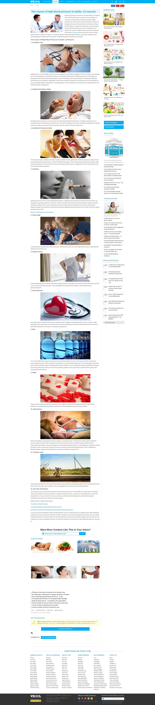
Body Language (98, 669)
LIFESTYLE (113, 655)
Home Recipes (113, 672)
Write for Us (90, 701)
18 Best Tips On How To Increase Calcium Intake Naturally (115, 288)
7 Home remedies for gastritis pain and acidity (45, 605)
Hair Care (64, 659)
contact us (92, 623)
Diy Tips (112, 659)
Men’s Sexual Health (51, 683)
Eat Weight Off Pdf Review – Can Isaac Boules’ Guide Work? (112, 214)
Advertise (84, 701)
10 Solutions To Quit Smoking (44, 212)
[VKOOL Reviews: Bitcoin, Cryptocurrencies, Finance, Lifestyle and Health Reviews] (36, 1)
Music (111, 657)
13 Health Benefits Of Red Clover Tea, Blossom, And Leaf (115, 280)
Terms (103, 702)
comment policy (51, 623)
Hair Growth (65, 674)
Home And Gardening (115, 683)
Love (95, 657)
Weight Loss (65, 678)
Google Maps (56, 699)
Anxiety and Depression (52, 687)
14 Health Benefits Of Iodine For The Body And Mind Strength (49, 598)
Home (31, 5)
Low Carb (32, 659)
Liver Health (33, 670)
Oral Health (33, 665)
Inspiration (96, 659)
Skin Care (64, 669)
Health (55, 1)
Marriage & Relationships (100, 685)
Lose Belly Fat (49, 667)
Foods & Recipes (66, 682)
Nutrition (80, 659)
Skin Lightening (82, 676)
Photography (113, 669)
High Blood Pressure (59, 610)
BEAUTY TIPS (66, 655)
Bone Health (33, 669)
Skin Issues (49, 661)
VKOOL (59, 695)
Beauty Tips (65, 670)
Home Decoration (114, 680)
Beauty (61, 1)
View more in (109, 322)
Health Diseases (50, 665)
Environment (113, 667)
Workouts (64, 657)
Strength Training (34, 687)
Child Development (98, 674)
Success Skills (113, 674)
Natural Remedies (82, 680)
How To (79, 1)
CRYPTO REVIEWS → (112, 122)
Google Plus (57, 701)
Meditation (80, 661)
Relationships (86, 1)
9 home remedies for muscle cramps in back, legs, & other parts (50, 603)
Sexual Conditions (50, 672)
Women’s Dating (98, 672)
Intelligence (112, 663)
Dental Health (33, 676)
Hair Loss (64, 667)
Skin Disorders (50, 663)
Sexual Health (49, 670)
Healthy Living (50, 610)
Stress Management (99, 682)
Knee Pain (80, 665)
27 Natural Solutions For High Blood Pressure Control (46, 507)
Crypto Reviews (47, 1)
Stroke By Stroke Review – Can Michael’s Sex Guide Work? (49, 601)
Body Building (33, 678)
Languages (97, 661)
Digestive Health (34, 685)
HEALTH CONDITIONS (53, 655)
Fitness (32, 657)
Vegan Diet (80, 667)
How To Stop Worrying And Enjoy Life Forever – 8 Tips (47, 596)
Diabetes (48, 657)
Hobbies (112, 661)
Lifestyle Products (114, 676)
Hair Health (81, 669)
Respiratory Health (51, 676)
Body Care (64, 665)
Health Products (50, 669)
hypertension (49, 406)
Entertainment (113, 670)
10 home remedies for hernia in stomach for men (45, 607)
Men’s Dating (97, 665)
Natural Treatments (83, 682)
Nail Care (80, 657)
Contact (95, 701)
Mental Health (33, 682)
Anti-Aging (64, 663)
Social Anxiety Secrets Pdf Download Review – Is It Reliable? (115, 317)
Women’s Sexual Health (52, 685)
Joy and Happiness (99, 676)
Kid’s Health (33, 667)
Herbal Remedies (82, 678)
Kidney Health (33, 680)
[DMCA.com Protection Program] (35, 700)
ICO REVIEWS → (110, 127)
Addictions (48, 659)
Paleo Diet (64, 672)
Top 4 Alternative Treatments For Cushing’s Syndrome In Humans (50, 594)
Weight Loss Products (83, 685)
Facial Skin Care (82, 670)
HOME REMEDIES (83, 655)
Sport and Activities (114, 682)
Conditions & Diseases (40, 610)
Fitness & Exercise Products (85, 687)
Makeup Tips (65, 676)
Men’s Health (33, 674)
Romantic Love (97, 667)
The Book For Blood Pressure (39, 504)
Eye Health (33, 663)
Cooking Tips (113, 665)
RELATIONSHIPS (99, 655)
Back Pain (80, 663)
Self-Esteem (97, 663)
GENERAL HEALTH (36, 655)
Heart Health (33, 672)
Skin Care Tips (81, 672)
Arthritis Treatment (51, 674)
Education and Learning (116, 687)
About (79, 701)
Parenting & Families (99, 680)
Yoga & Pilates (65, 680)
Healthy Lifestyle (98, 670)
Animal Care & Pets (115, 685)
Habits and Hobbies (99, 678)
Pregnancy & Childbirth (84, 683)
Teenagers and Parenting (100, 683)
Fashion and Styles (67, 687)
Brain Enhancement (51, 678)
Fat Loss (64, 661)
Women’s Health (34, 683)
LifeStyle (95, 1)
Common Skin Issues (51, 680)
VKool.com (75, 32)
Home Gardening (114, 678)
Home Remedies (70, 1)
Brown (48, 612)
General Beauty (66, 683)
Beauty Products (66, 685)
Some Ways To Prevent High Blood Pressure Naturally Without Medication (52, 509)
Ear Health (33, 661)
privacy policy (109, 702)
